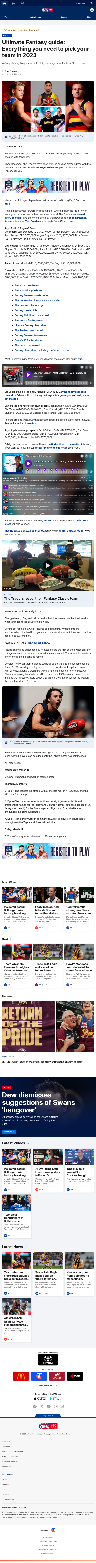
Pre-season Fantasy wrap (28, 320)
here (7, 203)
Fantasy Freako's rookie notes (31, 295)
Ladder (64, 17)
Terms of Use (37, 1434)
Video (7, 17)
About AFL (6, 1446)
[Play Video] (48, 565)
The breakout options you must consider (37, 300)
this (80, 358)
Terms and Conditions (47, 1541)
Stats (89, 17)
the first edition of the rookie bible (66, 444)
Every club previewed (26, 285)
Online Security (47, 1553)
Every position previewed (28, 290)
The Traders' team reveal (28, 330)
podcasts (12, 1056)
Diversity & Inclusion (10, 1461)
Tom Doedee (32, 221)
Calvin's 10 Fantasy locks (28, 340)
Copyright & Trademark (48, 1549)
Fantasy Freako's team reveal (31, 335)
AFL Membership (8, 1499)
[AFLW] (13, 3)
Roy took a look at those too (20, 423)
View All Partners (46, 1385)
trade (46, 985)
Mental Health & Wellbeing (12, 1451)
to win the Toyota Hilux (41, 167)
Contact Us (6, 1466)
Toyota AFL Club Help (10, 1456)
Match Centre (35, 17)
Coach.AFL (6, 1484)
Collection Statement (65, 1434)
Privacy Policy (49, 1434)
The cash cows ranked (27, 345)
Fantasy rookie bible (25, 310)
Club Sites (80, 3)
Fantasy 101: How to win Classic (32, 315)
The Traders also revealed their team (25, 530)
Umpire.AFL (6, 1489)
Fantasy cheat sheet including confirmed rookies (41, 350)
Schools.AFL (7, 1494)
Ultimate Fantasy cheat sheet (30, 325)
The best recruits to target (29, 305)
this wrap (48, 520)
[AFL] (4, 3)
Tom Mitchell (79, 217)
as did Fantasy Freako (71, 530)
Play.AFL (5, 1479)
